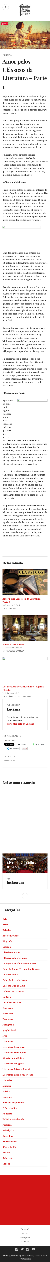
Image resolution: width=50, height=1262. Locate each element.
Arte (4, 918)
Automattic (26, 1259)
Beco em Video (10, 935)
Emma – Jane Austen (13, 644)
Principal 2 (8, 1130)
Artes (5, 924)
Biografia (7, 941)
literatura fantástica (13, 1058)
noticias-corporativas (14, 1102)
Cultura (6, 996)
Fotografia (8, 1024)
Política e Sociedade (13, 1119)
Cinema (6, 946)
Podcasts (7, 1113)
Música (6, 1091)
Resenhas (7, 1135)
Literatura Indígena (13, 1063)
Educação (7, 1007)
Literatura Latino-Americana (17, 1074)
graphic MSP (9, 1030)
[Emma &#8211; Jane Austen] (25, 628)
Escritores (7, 1013)
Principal (7, 55)
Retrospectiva (10, 1141)
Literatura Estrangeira (14, 1052)
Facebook (25, 1229)
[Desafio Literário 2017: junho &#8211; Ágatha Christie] (25, 670)
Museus (6, 1085)
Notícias (7, 1096)
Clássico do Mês (11, 952)
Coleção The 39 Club (13, 985)
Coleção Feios (10, 974)
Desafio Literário (11, 1002)
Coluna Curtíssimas (13, 991)
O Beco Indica (9, 1108)
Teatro (6, 1152)
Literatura (7, 1041)
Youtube (25, 1241)
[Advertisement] (25, 1200)
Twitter (25, 1233)
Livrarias (7, 1080)
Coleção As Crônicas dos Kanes (19, 963)
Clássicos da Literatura (14, 957)
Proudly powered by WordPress (17, 1255)
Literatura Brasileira (13, 1046)
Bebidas (6, 930)
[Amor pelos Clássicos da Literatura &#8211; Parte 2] (25, 582)
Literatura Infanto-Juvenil (16, 1069)
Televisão (7, 1158)
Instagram (25, 1237)
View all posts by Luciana (20, 723)
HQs (4, 1035)
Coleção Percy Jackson (14, 980)
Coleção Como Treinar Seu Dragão (21, 969)
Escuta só (7, 1019)
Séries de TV (9, 1147)
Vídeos (6, 1163)
